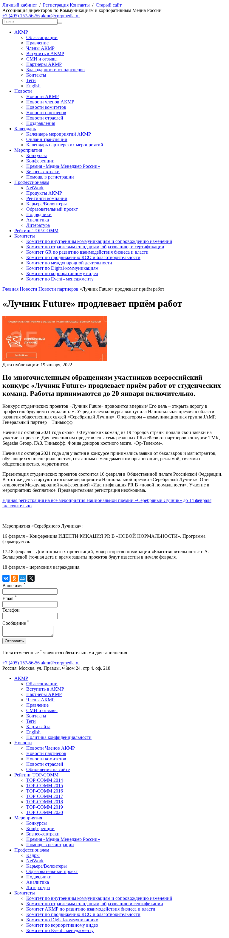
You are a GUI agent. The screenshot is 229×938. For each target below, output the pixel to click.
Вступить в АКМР (45, 53)
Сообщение (15, 623)
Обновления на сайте (48, 769)
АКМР (21, 32)
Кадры (33, 855)
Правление (37, 42)
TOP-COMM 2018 (44, 801)
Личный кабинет (19, 4)
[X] (31, 578)
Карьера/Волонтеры (46, 203)
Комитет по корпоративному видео (62, 273)
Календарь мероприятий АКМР (58, 134)
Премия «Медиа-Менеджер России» (63, 166)
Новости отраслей (44, 117)
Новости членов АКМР (50, 101)
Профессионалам (31, 182)
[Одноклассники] (14, 578)
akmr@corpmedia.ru (60, 15)
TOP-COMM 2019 (44, 807)
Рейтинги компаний (46, 198)
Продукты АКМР (44, 193)
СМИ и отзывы (42, 58)
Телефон (11, 610)
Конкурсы (36, 155)
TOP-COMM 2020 (44, 812)
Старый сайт (109, 4)
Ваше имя (14, 585)
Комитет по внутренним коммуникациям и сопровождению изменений (99, 241)
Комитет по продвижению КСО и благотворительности (83, 257)
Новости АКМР (42, 96)
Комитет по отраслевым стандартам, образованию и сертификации (94, 903)
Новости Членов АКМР (50, 748)
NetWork (35, 187)
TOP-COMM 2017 (44, 796)
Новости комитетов (46, 107)
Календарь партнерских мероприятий (64, 144)
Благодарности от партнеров (55, 69)
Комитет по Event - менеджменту (60, 278)
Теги (31, 80)
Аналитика (37, 219)
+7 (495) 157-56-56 (21, 15)
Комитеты (24, 235)
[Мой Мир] (22, 578)
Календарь (25, 128)
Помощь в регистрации (50, 176)
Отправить (14, 641)
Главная (10, 289)
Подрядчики (39, 214)
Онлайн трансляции (46, 139)
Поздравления (40, 123)
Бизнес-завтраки (43, 171)
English (33, 85)
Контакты (80, 4)
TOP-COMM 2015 (44, 785)
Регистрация (56, 4)
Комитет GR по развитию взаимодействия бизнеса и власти (87, 252)
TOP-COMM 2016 (44, 790)
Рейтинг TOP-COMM (36, 230)
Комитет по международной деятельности (69, 262)
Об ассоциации (42, 37)
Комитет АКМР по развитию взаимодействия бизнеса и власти (90, 908)
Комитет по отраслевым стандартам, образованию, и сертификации (95, 246)
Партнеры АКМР (44, 64)
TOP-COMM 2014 (44, 780)
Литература (38, 225)
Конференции (40, 160)
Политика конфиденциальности (59, 737)
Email (9, 598)
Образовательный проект (52, 209)
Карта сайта (38, 726)
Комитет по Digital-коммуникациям (62, 268)
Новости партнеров (46, 112)
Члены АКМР (40, 48)
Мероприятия (28, 150)
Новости (23, 91)
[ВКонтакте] (6, 578)
